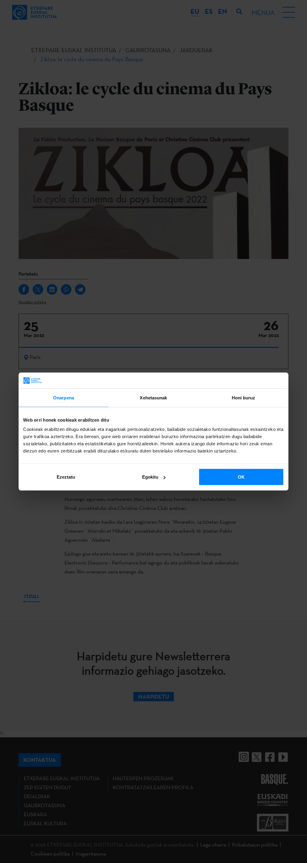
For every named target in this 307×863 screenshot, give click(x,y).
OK (241, 477)
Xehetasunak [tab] (153, 397)
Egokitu (150, 477)
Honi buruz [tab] (243, 397)
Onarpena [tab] (63, 397)
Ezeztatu (66, 477)
